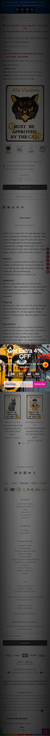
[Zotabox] (48, 389)
